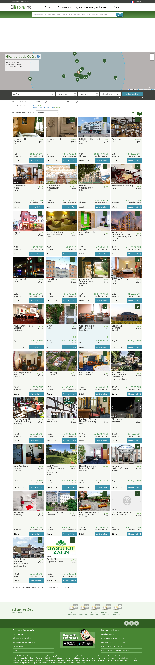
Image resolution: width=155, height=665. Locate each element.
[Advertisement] (77, 35)
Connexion (15, 2)
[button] (77, 71)
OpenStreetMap (141, 89)
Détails (16, 160)
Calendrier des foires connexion (113, 642)
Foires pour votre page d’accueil (113, 638)
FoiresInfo (22, 7)
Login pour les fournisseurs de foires (115, 650)
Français (138, 2)
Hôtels (116, 7)
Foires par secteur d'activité (23, 630)
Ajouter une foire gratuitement (91, 7)
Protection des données (110, 630)
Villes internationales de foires (24, 642)
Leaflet (131, 89)
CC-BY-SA (152, 89)
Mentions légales (107, 634)
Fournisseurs (64, 7)
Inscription (25, 2)
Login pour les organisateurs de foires (115, 646)
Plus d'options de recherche (129, 98)
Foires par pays (18, 634)
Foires (48, 7)
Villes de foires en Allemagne (24, 638)
